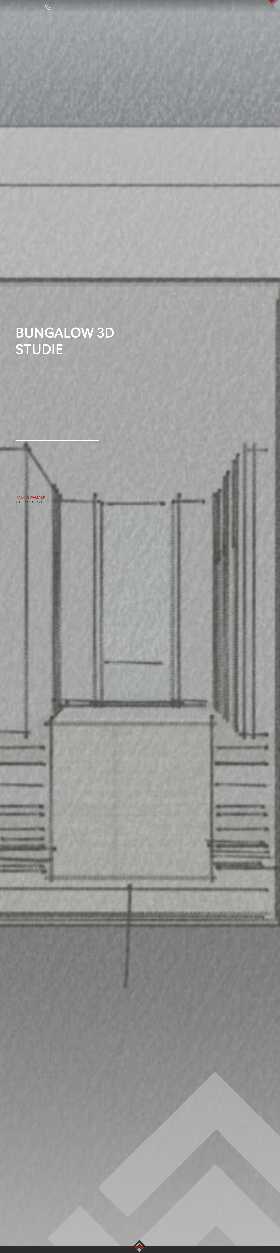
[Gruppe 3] (48, 5)
